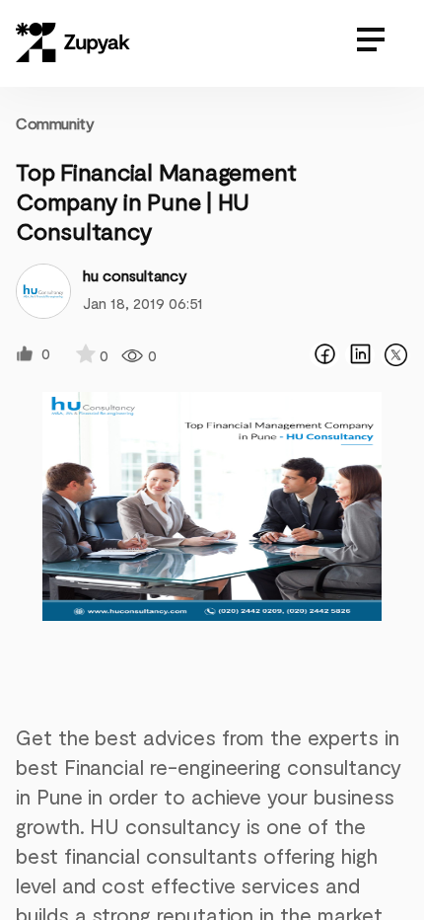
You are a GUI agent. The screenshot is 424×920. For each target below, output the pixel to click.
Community (55, 123)
